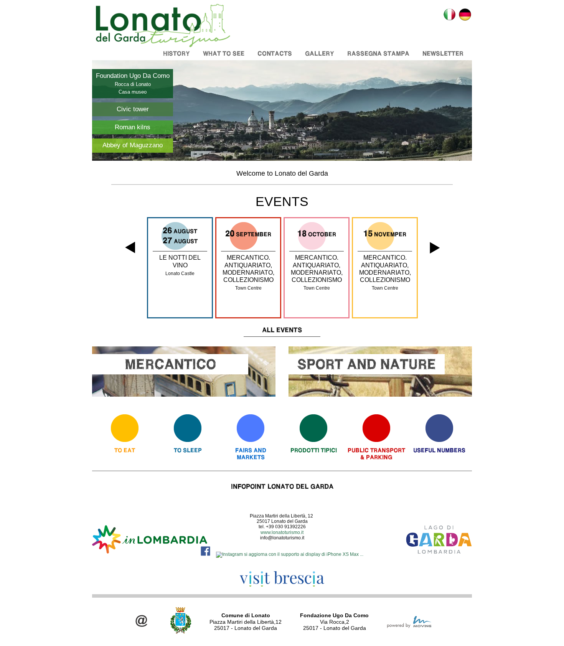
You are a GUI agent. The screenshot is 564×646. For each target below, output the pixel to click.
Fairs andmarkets (250, 454)
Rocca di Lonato (133, 84)
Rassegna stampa (378, 53)
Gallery (319, 53)
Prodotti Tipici (313, 450)
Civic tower (133, 109)
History (176, 53)
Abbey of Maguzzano (132, 145)
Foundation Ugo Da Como (133, 75)
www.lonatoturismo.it (282, 532)
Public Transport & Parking (376, 454)
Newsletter (442, 53)
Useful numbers (439, 450)
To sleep (188, 450)
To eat (124, 450)
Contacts (274, 53)
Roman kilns (132, 127)
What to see (223, 53)
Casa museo (133, 92)
